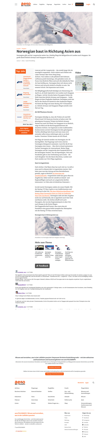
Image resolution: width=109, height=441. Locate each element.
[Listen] (21, 405)
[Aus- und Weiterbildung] (71, 392)
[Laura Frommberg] (30, 61)
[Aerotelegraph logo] (26, 4)
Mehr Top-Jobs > (28, 124)
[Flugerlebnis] (87, 388)
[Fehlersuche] (71, 400)
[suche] (94, 4)
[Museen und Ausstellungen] (87, 392)
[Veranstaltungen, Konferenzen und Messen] (87, 405)
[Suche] (93, 382)
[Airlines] (21, 388)
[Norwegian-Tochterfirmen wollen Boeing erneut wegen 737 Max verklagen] (59, 253)
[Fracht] (71, 388)
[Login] (87, 383)
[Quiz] (87, 400)
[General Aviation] (37, 392)
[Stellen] (54, 392)
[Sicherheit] (54, 400)
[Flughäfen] (54, 388)
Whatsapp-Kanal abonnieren (53, 374)
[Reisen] (37, 405)
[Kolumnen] (21, 397)
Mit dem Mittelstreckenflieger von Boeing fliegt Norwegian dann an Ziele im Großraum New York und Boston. (54, 193)
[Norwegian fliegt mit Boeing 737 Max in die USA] (49, 253)
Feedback (43, 266)
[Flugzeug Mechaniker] (24, 95)
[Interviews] (37, 400)
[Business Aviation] (21, 392)
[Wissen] (87, 397)
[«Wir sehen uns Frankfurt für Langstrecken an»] (39, 253)
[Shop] (71, 405)
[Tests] (37, 397)
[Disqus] (54, 289)
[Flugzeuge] (37, 388)
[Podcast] (21, 400)
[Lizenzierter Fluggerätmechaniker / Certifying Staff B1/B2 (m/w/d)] (24, 82)
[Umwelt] (71, 397)
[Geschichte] (54, 397)
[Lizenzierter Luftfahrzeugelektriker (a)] (24, 117)
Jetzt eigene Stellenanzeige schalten (24, 130)
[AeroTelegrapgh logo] (20, 382)
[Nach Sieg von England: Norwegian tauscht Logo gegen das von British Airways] (69, 253)
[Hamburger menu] (16, 4)
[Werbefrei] (81, 383)
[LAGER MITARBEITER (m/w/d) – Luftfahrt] (24, 105)
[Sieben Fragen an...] (54, 405)
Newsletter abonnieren (54, 367)
